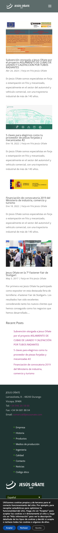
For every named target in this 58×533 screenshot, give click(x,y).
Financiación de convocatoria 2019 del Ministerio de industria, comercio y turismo (28, 200)
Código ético (22, 472)
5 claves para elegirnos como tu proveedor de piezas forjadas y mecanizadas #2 (24, 137)
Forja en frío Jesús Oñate (34, 70)
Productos (21, 438)
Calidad (20, 455)
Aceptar (9, 528)
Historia (20, 432)
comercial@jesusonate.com (27, 414)
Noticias (20, 466)
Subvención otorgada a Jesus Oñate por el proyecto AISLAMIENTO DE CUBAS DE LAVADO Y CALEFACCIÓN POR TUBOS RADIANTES (29, 63)
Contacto (20, 460)
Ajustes (38, 528)
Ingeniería (21, 449)
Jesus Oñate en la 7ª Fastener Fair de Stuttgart (27, 274)
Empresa (20, 427)
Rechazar (24, 528)
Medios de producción (27, 444)
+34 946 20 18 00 (19, 405)
